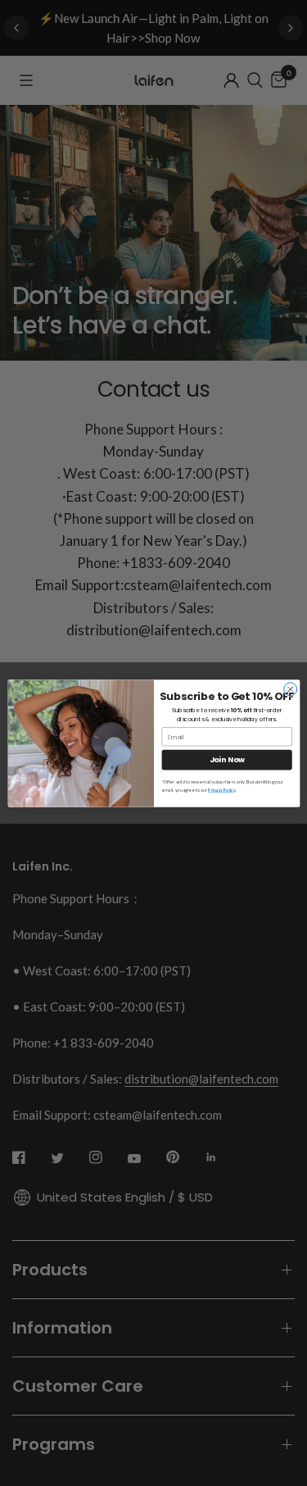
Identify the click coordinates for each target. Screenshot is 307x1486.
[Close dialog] (289, 688)
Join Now (226, 759)
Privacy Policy (221, 790)
